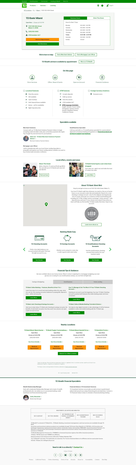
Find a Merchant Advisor (64, 54)
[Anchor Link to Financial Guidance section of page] (102, 77)
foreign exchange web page (71, 366)
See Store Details (34, 342)
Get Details (39, 260)
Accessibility (89, 459)
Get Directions (42, 44)
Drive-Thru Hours (98, 18)
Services (43, 5)
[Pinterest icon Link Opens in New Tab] (75, 455)
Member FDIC (75, 372)
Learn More (90, 175)
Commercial (44, 1)
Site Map (104, 459)
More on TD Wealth (86, 61)
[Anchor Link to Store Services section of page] (32, 77)
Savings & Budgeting (38, 282)
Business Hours (75, 18)
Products (33, 5)
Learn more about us (91, 224)
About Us (65, 1)
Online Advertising (53, 459)
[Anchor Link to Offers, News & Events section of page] (55, 77)
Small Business (34, 1)
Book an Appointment (42, 39)
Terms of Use (64, 459)
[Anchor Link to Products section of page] (79, 77)
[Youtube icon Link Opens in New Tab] (65, 455)
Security (73, 459)
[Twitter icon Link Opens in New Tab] (60, 455)
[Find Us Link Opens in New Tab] (98, 5)
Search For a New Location (68, 353)
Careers (97, 459)
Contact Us (78, 447)
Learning (53, 4)
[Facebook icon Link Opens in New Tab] (55, 455)
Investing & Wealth (55, 1)
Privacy (31, 459)
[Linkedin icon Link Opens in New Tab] (80, 455)
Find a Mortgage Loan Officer (86, 54)
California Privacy (40, 459)
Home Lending (98, 282)
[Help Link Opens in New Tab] (102, 5)
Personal (24, 1)
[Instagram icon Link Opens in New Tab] (70, 455)
